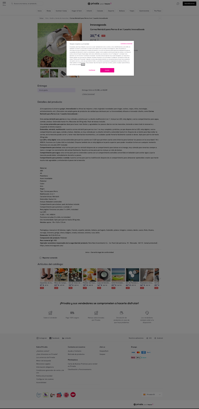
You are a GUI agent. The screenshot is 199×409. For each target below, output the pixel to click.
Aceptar (107, 70)
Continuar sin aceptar (126, 43)
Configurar (92, 70)
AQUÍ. (83, 64)
